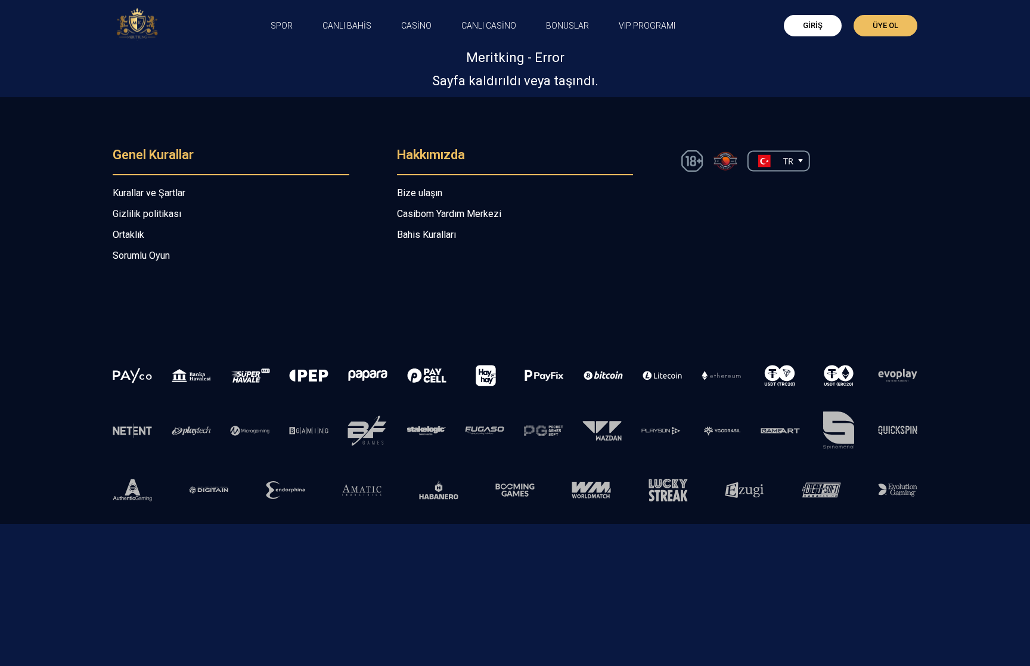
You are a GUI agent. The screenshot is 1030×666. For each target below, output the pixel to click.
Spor (282, 25)
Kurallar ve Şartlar (149, 193)
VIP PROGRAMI (647, 25)
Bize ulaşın (419, 193)
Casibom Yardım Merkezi (449, 213)
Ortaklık (128, 234)
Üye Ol (885, 25)
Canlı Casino (488, 25)
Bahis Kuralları (426, 234)
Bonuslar (567, 25)
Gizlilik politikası (147, 213)
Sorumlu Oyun (141, 255)
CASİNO (416, 25)
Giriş (813, 25)
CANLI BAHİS (346, 25)
